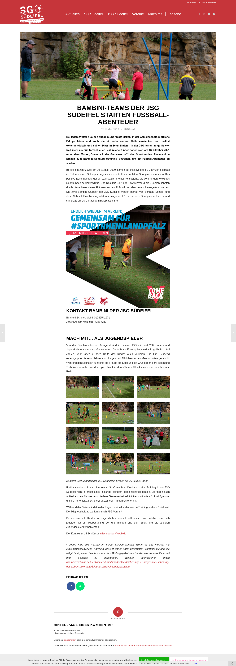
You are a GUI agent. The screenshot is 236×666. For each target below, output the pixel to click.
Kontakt (202, 2)
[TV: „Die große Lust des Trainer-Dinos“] (233, 333)
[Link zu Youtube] (209, 14)
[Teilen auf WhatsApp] (80, 586)
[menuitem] (190, 2)
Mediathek (212, 2)
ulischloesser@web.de (113, 533)
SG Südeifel (129, 129)
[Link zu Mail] (213, 14)
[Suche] (186, 14)
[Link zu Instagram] (204, 14)
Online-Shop (191, 2)
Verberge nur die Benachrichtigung (189, 660)
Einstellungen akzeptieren (153, 660)
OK (195, 663)
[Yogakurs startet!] (2, 333)
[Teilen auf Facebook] (71, 586)
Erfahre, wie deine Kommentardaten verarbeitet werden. (143, 645)
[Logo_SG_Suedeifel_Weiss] (32, 14)
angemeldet (70, 640)
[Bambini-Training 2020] (118, 66)
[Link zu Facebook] (199, 14)
